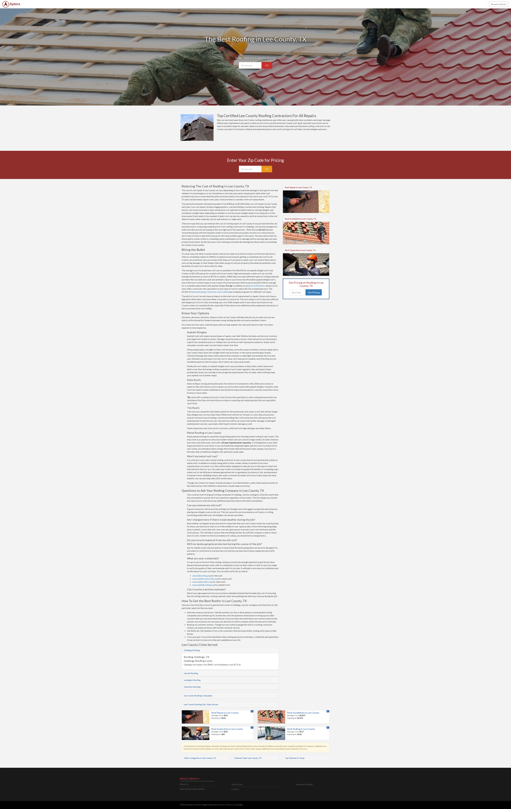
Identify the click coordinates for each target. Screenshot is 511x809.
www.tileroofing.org (201, 575)
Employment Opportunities (192, 789)
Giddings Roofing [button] (192, 650)
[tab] (230, 650)
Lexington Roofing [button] (192, 680)
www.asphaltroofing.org (203, 585)
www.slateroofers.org (202, 581)
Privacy (221, 804)
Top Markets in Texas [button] (295, 758)
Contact (235, 789)
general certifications (255, 285)
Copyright (238, 804)
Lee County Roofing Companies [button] (198, 695)
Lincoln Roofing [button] (191, 673)
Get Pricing (314, 292)
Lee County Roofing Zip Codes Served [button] (201, 704)
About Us (184, 784)
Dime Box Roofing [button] (192, 687)
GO (266, 65)
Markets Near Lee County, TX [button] (247, 758)
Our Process (237, 784)
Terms (229, 804)
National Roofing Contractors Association (209, 292)
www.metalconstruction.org (205, 578)
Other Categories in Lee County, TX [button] (200, 758)
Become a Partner (498, 4)
